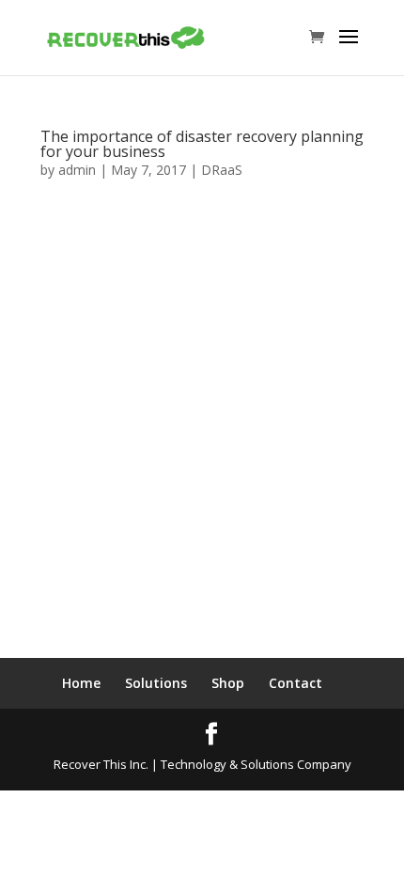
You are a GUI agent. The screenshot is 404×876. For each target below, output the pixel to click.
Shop (227, 683)
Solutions (156, 683)
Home (81, 683)
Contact (295, 683)
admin (77, 170)
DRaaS (221, 170)
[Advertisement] (202, 446)
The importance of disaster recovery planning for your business (202, 144)
